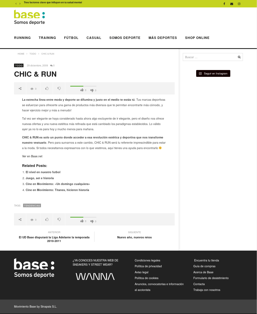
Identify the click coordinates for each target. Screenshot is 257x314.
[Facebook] (224, 3)
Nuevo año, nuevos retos (134, 235)
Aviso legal (141, 272)
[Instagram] (239, 3)
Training (47, 37)
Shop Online (197, 37)
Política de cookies (146, 278)
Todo (19, 65)
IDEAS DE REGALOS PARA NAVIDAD (45, 4)
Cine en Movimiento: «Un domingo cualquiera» (58, 184)
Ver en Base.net (32, 156)
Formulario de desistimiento (211, 278)
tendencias (32, 205)
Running (22, 37)
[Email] (232, 3)
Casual (94, 37)
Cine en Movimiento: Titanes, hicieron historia (57, 190)
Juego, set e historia (40, 178)
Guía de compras (204, 266)
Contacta (199, 284)
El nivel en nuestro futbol (43, 172)
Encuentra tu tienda (206, 260)
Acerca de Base (203, 272)
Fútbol (71, 37)
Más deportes (163, 37)
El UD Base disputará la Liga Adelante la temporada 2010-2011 (54, 237)
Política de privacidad (148, 266)
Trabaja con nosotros (206, 290)
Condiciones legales (147, 260)
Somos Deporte (125, 37)
